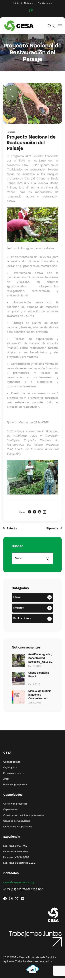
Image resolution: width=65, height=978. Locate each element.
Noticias (11, 132)
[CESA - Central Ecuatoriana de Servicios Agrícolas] (19, 26)
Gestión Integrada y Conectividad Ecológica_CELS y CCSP (40, 658)
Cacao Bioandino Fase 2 (38, 675)
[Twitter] (34, 512)
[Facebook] (29, 512)
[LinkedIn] (39, 512)
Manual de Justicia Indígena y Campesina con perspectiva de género (39, 695)
